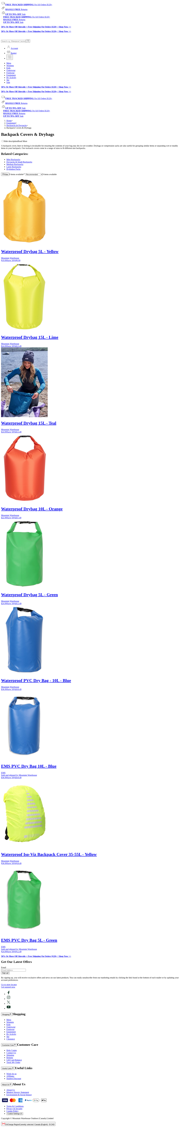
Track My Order (13, 1062)
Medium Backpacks (14, 164)
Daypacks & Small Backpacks (19, 162)
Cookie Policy (12, 1111)
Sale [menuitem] (8, 82)
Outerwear (10, 1027)
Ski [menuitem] (7, 80)
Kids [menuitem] (8, 68)
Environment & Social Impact (19, 1095)
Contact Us (11, 1053)
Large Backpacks (13, 167)
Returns (9, 1057)
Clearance (10, 1039)
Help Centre (11, 1050)
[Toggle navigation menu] (9, 57)
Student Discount (13, 1078)
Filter (6, 174)
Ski (7, 1036)
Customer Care (8, 1045)
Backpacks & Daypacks (16, 125)
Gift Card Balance (14, 1060)
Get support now (8, 987)
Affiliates (10, 1076)
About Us (5, 1085)
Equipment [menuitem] (11, 75)
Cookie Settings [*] (15, 1114)
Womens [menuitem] (10, 65)
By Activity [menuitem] (11, 77)
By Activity (11, 1034)
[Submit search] (28, 41)
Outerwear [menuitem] (10, 70)
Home (9, 120)
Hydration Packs (13, 169)
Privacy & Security (14, 1108)
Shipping (10, 1055)
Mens (8, 1020)
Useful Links (7, 1069)
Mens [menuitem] (8, 63)
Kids (8, 1024)
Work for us (11, 1074)
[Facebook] (8, 994)
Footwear (10, 1029)
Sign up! (5, 973)
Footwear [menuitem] (10, 73)
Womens (10, 1022)
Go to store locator (9, 984)
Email (3, 967)
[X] (8, 1003)
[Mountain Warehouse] (13, 38)
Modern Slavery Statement (17, 1092)
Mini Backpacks (13, 159)
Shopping (5, 1015)
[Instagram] (8, 999)
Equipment (11, 123)
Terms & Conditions (15, 1106)
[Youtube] (8, 1008)
